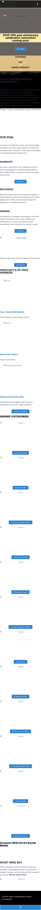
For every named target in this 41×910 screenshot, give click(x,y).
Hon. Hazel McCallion (12, 312)
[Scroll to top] (20, 907)
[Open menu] (37, 4)
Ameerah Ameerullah (12, 396)
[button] (20, 49)
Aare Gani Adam (9, 354)
